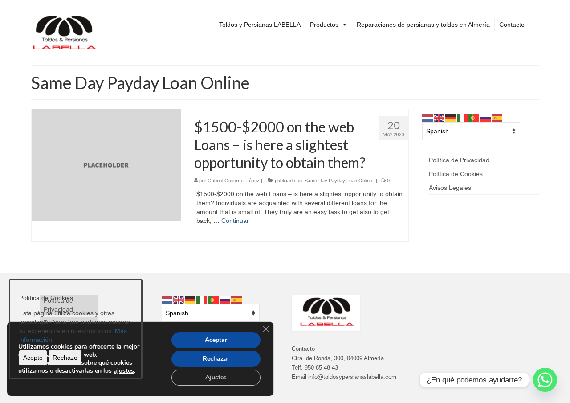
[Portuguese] (474, 117)
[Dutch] (428, 117)
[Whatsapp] (545, 380)
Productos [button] (324, 24)
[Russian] (486, 117)
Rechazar (216, 358)
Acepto (33, 357)
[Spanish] (497, 117)
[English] (439, 117)
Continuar (235, 220)
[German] (451, 117)
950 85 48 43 (321, 367)
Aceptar (216, 340)
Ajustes (216, 377)
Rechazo (65, 357)
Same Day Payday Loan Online (338, 180)
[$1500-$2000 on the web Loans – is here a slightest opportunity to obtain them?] (106, 165)
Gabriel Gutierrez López (234, 180)
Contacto (512, 24)
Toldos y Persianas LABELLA (260, 24)
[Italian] (462, 117)
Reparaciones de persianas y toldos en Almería (423, 24)
